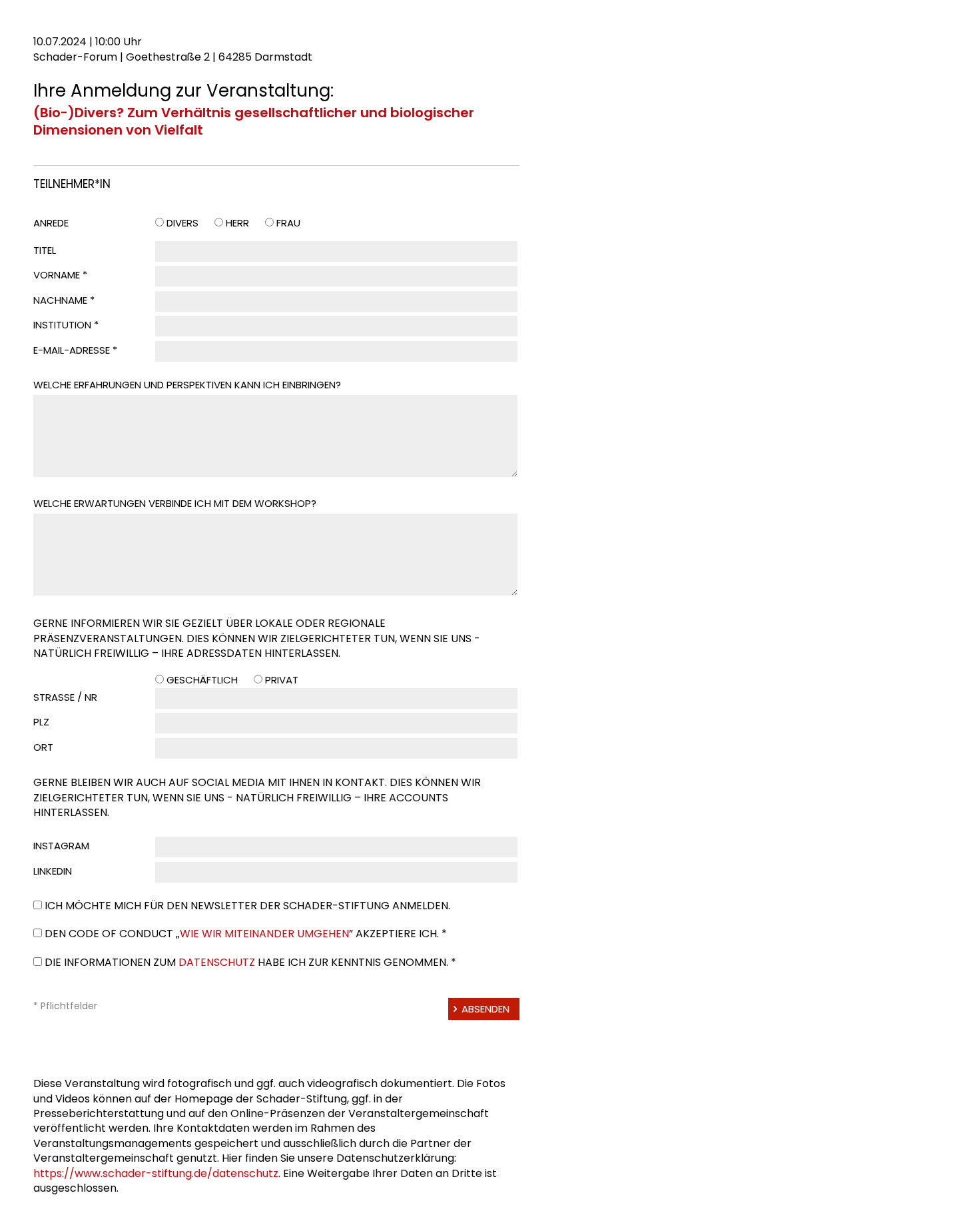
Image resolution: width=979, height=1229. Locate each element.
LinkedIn (52, 871)
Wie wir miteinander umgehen (264, 933)
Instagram (61, 846)
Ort (43, 747)
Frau (288, 223)
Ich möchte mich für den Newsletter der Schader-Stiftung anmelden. (247, 905)
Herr (237, 223)
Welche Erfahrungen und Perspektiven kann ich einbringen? (187, 385)
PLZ (41, 722)
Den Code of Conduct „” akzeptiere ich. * (246, 933)
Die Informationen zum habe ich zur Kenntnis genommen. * (250, 962)
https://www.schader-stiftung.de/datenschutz (155, 1173)
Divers (182, 223)
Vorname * (60, 275)
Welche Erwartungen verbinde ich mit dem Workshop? (174, 503)
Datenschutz (216, 962)
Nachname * (64, 300)
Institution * (66, 325)
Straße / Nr (65, 697)
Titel (44, 250)
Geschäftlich (202, 680)
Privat (281, 680)
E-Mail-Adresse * (75, 350)
